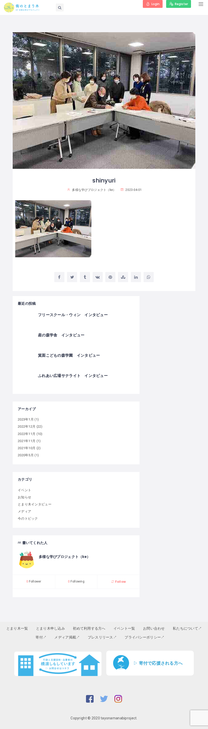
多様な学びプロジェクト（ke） (64, 556)
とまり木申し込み (50, 628)
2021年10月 (27, 448)
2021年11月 (27, 441)
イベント (24, 490)
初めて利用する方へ (89, 628)
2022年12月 (27, 426)
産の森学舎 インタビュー (61, 335)
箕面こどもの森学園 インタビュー (69, 355)
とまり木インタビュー (34, 504)
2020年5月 (26, 455)
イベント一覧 (124, 628)
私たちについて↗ (187, 628)
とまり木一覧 (17, 628)
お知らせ (24, 497)
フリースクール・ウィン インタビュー (73, 314)
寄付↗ (41, 637)
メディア (24, 511)
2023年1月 (26, 419)
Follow (120, 581)
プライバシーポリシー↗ (144, 637)
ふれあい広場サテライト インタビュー (73, 375)
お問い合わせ (154, 628)
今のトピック (28, 518)
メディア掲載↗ (67, 637)
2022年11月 (27, 434)
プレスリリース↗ (102, 637)
